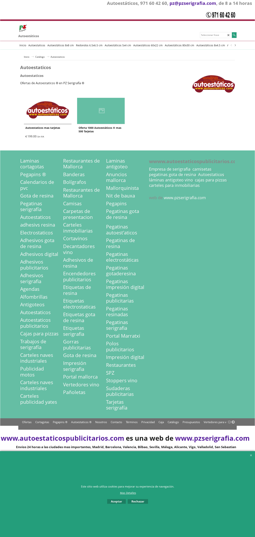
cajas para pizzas (211, 180)
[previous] (231, 45)
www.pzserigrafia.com (185, 197)
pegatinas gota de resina (172, 174)
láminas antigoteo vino (171, 180)
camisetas (202, 169)
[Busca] (234, 35)
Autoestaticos (211, 174)
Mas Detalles (128, 493)
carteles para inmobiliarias (174, 185)
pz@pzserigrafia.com (193, 3)
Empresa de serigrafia (169, 169)
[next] (235, 45)
